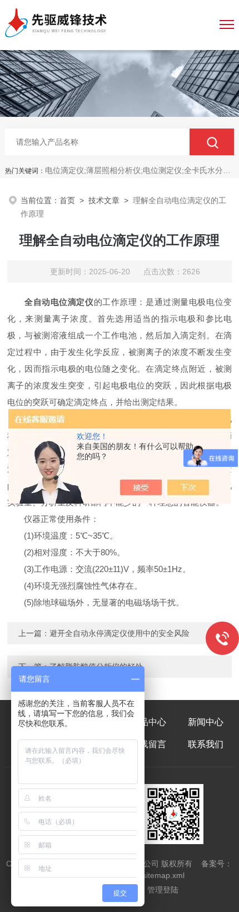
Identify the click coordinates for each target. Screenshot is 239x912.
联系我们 (205, 744)
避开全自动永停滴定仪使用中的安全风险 (119, 633)
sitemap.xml (163, 875)
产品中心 (148, 722)
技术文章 (104, 200)
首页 (67, 200)
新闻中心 (205, 722)
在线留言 (148, 744)
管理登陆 (162, 889)
